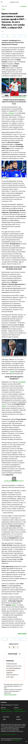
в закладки (23, 6)
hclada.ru (7, 178)
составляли (21, 382)
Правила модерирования (10, 694)
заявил (12, 371)
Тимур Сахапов (22, 633)
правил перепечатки (16, 740)
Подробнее (9, 672)
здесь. (12, 677)
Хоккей (3, 9)
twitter (18, 717)
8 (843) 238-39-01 (5, 709)
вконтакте (6, 717)
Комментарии (14, 654)
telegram (18, 719)
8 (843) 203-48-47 (18, 709)
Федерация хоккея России (19, 96)
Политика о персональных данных (8, 734)
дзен (4, 719)
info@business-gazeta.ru (7, 711)
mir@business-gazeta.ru (20, 711)
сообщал (11, 113)
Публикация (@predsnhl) (8, 482)
